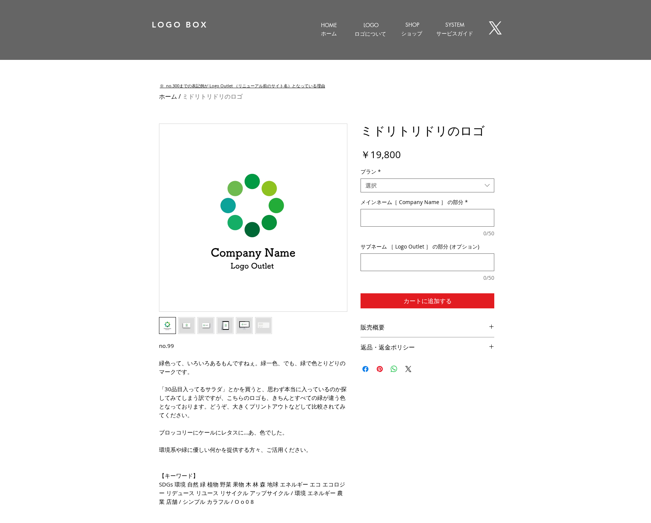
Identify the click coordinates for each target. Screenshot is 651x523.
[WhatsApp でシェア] (394, 369)
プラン (371, 171)
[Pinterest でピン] (379, 369)
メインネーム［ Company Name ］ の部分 (414, 202)
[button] (242, 85)
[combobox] (427, 185)
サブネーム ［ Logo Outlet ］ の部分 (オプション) (420, 246)
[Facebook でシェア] (365, 369)
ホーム (168, 96)
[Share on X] (408, 369)
